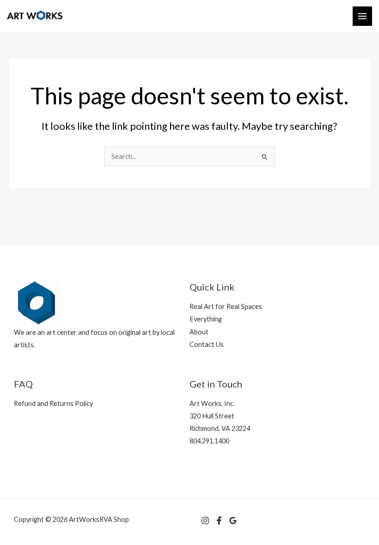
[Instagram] (205, 520)
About (199, 332)
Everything (206, 319)
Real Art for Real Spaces (226, 306)
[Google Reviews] (233, 520)
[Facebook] (219, 520)
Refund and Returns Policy (53, 403)
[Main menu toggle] (362, 16)
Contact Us (207, 344)
